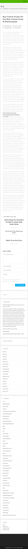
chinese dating (6, 436)
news (4, 488)
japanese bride (6, 473)
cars (3, 431)
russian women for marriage (8, 497)
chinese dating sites (7, 438)
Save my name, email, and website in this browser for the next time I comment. (12, 280)
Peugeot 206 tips (6, 331)
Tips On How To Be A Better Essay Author (14, 231)
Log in (4, 524)
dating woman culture (7, 448)
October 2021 (5, 374)
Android (4, 408)
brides (4, 428)
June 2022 (5, 354)
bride (4, 426)
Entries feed (5, 526)
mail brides (5, 480)
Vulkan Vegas (5, 512)
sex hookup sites (6, 502)
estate (4, 453)
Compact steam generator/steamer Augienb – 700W (13, 333)
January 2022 (5, 366)
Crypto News (5, 443)
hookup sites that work (7, 460)
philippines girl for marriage (8, 493)
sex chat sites (5, 500)
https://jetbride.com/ (7, 468)
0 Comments (17, 27)
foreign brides (5, 458)
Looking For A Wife (6, 478)
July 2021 (4, 381)
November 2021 (6, 371)
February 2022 (5, 364)
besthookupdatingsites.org (8, 423)
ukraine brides (5, 507)
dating (4, 446)
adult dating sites (6, 404)
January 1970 (5, 391)
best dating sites (6, 416)
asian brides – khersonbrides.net (9, 411)
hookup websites (6, 465)
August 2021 (5, 378)
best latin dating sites (7, 421)
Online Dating (5, 490)
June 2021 (5, 383)
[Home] (1, 8)
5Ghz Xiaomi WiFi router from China (10, 328)
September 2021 (6, 376)
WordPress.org (6, 529)
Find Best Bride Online (7, 455)
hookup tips (5, 463)
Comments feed (6, 528)
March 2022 (5, 361)
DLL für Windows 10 (7, 451)
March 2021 (5, 386)
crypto (4, 441)
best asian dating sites (7, 413)
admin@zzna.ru (8, 26)
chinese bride (5, 433)
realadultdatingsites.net (7, 495)
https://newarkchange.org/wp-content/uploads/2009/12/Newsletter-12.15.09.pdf (11, 114)
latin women (5, 475)
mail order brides (6, 485)
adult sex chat (5, 406)
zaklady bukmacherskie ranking (9, 515)
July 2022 (4, 351)
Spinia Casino (5, 505)
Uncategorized (7, 27)
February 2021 (5, 388)
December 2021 (6, 369)
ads (3, 401)
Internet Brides (6, 470)
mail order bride (6, 483)
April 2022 (5, 359)
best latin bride (6, 418)
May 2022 (5, 356)
